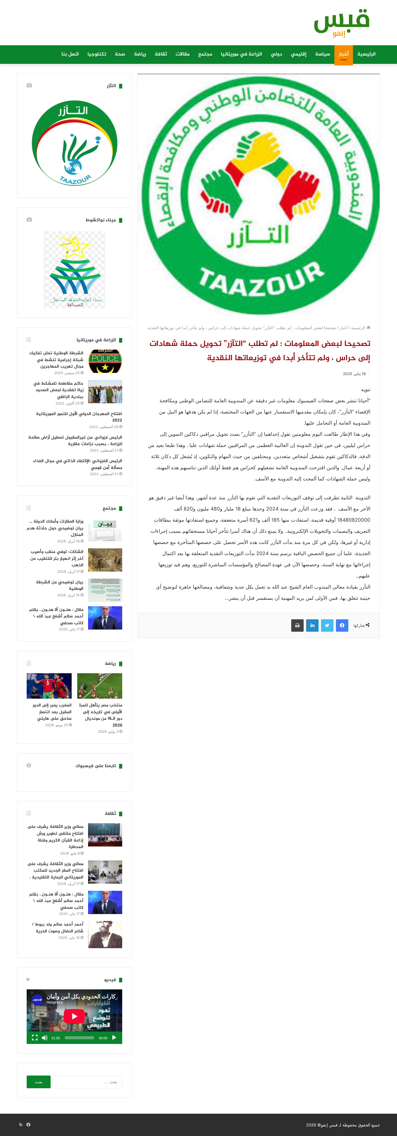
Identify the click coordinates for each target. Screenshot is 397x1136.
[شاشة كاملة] (35, 1038)
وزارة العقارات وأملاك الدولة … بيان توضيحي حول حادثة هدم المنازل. (55, 528)
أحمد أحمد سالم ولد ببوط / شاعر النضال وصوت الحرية (57, 928)
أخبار (344, 54)
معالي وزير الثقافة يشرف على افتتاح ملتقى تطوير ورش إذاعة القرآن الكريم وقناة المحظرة (55, 837)
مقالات (183, 54)
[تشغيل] (114, 1038)
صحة (120, 54)
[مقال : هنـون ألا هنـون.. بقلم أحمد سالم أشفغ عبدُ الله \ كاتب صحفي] (105, 618)
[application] (74, 1016)
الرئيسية (366, 54)
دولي (276, 54)
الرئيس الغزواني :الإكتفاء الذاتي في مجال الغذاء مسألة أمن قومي (77, 464)
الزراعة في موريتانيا (241, 54)
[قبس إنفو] (338, 26)
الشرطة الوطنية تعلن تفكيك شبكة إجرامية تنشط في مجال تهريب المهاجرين (56, 360)
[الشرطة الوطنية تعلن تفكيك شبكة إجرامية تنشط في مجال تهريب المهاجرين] (105, 361)
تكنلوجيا (96, 54)
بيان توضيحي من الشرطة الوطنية (59, 586)
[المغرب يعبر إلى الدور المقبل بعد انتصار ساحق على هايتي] (49, 686)
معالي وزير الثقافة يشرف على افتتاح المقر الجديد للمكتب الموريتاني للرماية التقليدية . (55, 870)
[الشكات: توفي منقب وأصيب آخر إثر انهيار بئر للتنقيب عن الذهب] (105, 560)
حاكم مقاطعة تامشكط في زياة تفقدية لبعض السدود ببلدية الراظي (58, 390)
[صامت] (45, 1038)
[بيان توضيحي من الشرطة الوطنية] (105, 590)
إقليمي (298, 54)
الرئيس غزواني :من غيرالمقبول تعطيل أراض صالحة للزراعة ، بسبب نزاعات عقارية (75, 441)
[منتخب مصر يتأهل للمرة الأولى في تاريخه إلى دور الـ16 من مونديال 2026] (99, 686)
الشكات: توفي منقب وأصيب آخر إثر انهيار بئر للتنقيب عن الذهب (56, 558)
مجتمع (205, 54)
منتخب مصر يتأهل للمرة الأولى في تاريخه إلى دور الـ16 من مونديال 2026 (100, 715)
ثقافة (161, 54)
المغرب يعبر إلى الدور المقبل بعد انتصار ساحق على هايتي (52, 712)
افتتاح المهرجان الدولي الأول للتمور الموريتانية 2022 (79, 417)
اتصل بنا (70, 54)
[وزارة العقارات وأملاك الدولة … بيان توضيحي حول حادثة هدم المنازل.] (105, 529)
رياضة (140, 54)
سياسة (322, 54)
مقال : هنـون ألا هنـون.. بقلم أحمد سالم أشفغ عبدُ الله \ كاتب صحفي (56, 616)
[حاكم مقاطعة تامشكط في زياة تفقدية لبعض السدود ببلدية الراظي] (105, 391)
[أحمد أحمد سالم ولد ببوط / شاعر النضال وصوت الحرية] (105, 934)
